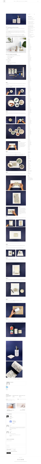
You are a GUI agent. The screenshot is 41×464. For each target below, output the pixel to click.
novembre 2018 (29, 121)
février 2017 (29, 140)
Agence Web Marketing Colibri (24, 461)
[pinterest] (23, 459)
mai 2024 (29, 63)
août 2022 (29, 81)
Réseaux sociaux (29, 171)
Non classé (29, 167)
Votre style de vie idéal (30, 22)
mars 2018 (29, 128)
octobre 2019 (29, 111)
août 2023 (29, 71)
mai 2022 (29, 84)
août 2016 (29, 145)
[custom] (17, 459)
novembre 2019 (29, 110)
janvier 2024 (29, 67)
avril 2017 (29, 138)
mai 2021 (29, 94)
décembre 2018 (29, 120)
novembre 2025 (29, 47)
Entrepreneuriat (29, 160)
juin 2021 (29, 93)
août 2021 (29, 91)
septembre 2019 (29, 112)
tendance (11, 28)
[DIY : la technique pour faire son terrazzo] (16, 19)
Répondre (10, 418)
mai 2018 (29, 126)
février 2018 (29, 129)
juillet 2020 (29, 103)
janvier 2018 (29, 130)
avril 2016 (29, 149)
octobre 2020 (29, 100)
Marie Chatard (14, 421)
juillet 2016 (29, 146)
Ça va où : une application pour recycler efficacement (31, 28)
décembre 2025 (29, 46)
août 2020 (29, 102)
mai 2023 (29, 74)
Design (28, 157)
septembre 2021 (29, 90)
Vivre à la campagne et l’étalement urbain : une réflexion (31, 19)
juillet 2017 (29, 135)
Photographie (29, 168)
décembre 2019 (29, 109)
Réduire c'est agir (29, 170)
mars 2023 (29, 76)
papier (8, 58)
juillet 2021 (29, 92)
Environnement (29, 161)
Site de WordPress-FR (30, 179)
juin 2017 (29, 136)
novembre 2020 (29, 99)
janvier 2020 (29, 108)
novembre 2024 (29, 58)
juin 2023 (29, 73)
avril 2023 (29, 75)
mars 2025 (29, 54)
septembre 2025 (29, 49)
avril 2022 (29, 85)
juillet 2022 (29, 82)
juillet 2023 (29, 72)
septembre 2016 (29, 144)
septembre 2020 (29, 101)
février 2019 (29, 118)
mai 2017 (29, 137)
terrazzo (8, 28)
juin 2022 (29, 83)
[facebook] (20, 459)
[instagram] (21, 459)
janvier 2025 (29, 56)
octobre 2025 (29, 48)
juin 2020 (29, 104)
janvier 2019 (29, 119)
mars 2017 (29, 139)
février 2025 (29, 55)
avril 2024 (29, 64)
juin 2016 (29, 147)
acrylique (11, 57)
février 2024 (29, 66)
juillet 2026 (29, 40)
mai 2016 (29, 148)
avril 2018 (29, 127)
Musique (29, 166)
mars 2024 (29, 65)
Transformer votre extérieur (31, 21)
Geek (28, 162)
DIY (28, 159)
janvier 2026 (29, 45)
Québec (29, 169)
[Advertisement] (20, 7)
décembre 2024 (29, 57)
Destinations (29, 158)
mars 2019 (29, 117)
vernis (9, 321)
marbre (9, 31)
